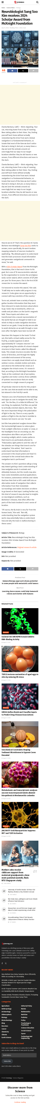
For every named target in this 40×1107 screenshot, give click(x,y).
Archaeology (6, 1012)
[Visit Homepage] (20, 2)
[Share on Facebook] (12, 70)
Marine (23, 1009)
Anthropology (6, 1009)
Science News (11, 8)
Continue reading (20, 1102)
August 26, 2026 (6, 798)
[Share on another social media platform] (33, 70)
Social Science (26, 1031)
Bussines (5, 1026)
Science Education (27, 1028)
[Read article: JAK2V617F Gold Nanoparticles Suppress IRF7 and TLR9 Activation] (20, 815)
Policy (23, 1020)
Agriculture (5, 1006)
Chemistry (5, 1032)
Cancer (4, 1029)
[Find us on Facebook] (2, 963)
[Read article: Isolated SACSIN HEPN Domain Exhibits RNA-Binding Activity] (20, 621)
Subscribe (7, 1061)
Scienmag (9, 1078)
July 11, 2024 (5, 28)
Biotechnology (7, 1020)
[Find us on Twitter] (6, 963)
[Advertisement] (20, 77)
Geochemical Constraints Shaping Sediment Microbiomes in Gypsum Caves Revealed (19, 752)
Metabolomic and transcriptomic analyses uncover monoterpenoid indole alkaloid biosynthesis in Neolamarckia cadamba (19, 793)
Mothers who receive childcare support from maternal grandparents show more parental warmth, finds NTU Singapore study (15, 875)
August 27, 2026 (6, 642)
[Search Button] (37, 2)
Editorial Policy (26, 1006)
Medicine (24, 1014)
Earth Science (6, 1037)
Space (23, 1033)
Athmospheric (7, 1014)
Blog (3, 1023)
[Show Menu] (3, 2)
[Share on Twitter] (23, 70)
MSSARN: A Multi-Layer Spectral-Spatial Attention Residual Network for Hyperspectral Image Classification (18, 982)
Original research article (26, 547)
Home (3, 8)
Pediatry (24, 1017)
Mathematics (25, 1012)
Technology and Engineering (26, 1037)
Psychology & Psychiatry (26, 1024)
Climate (4, 1035)
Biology (18, 8)
